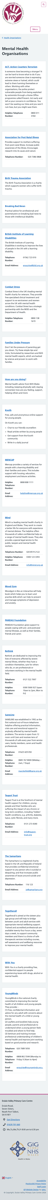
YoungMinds (11, 993)
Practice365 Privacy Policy (36, 1184)
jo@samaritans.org (34, 889)
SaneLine (9, 714)
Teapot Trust (11, 795)
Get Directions (13, 1119)
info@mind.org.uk (34, 565)
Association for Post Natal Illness (22, 137)
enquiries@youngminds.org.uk (30, 1067)
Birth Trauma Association (18, 178)
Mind (7, 517)
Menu (35, 29)
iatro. (44, 1190)
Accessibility (41, 1181)
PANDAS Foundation (15, 620)
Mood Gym (11, 586)
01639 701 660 (13, 1124)
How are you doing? (15, 379)
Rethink (9, 651)
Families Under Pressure (17, 342)
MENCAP (9, 459)
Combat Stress (12, 286)
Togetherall (11, 911)
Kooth (8, 410)
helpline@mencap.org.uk (31, 493)
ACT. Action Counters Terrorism (21, 66)
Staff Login (41, 1187)
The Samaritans (13, 856)
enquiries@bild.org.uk (33, 265)
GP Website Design (31, 1190)
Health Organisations (12, 38)
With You (10, 962)
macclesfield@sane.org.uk (30, 771)
